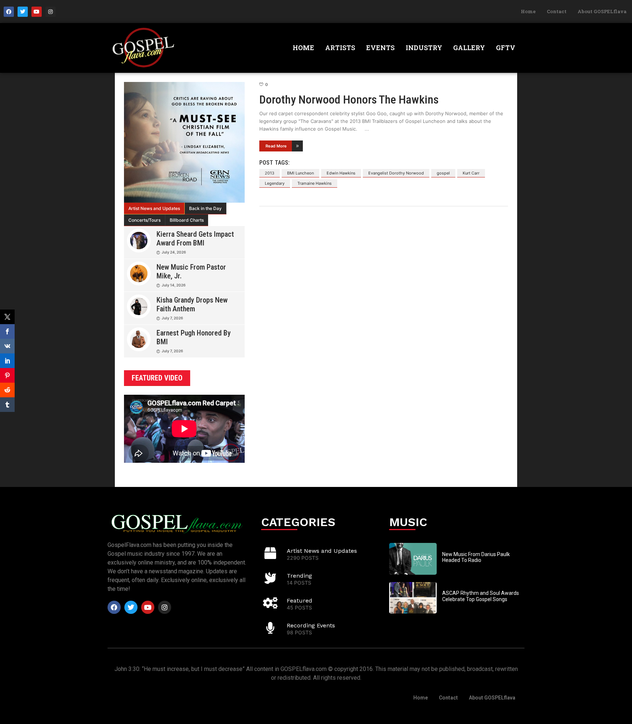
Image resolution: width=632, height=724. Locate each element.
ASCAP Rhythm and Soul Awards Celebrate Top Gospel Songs (480, 596)
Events (380, 47)
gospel (443, 173)
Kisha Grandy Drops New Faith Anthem (192, 304)
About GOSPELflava (602, 11)
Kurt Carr (471, 173)
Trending (299, 575)
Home (528, 11)
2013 (269, 173)
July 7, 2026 (172, 318)
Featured (299, 600)
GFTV (505, 47)
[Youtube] (36, 12)
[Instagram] (50, 12)
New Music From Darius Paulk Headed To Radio (476, 557)
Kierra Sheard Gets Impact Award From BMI (195, 238)
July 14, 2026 (173, 285)
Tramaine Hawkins (314, 183)
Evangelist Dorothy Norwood (396, 173)
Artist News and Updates (154, 208)
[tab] (154, 208)
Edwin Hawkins (341, 173)
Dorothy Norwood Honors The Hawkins (349, 99)
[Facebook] (9, 12)
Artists (340, 47)
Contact (557, 11)
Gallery (469, 47)
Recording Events (311, 625)
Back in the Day (205, 208)
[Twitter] (23, 12)
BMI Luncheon (300, 173)
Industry (424, 47)
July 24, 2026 (174, 252)
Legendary (275, 183)
